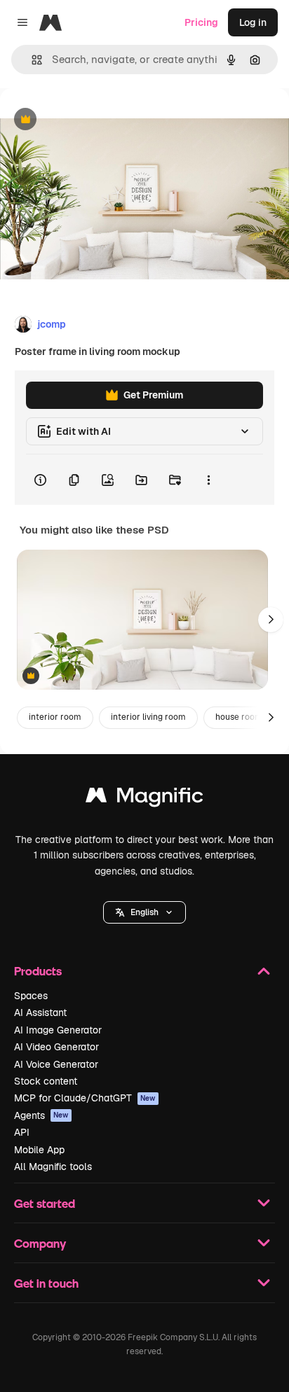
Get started (44, 1203)
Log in (253, 22)
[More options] (208, 480)
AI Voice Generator (56, 1064)
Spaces (31, 995)
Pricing (201, 22)
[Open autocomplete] (31, 60)
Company (40, 1243)
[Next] (270, 620)
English (144, 912)
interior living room (148, 717)
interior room (55, 717)
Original (89, 120)
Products (38, 970)
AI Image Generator (58, 1030)
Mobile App (39, 1149)
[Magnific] (144, 798)
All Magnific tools (53, 1166)
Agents (41, 1115)
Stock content (45, 1081)
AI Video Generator (56, 1046)
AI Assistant (40, 1012)
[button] (144, 912)
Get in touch (46, 1283)
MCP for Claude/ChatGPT (85, 1098)
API (21, 1132)
